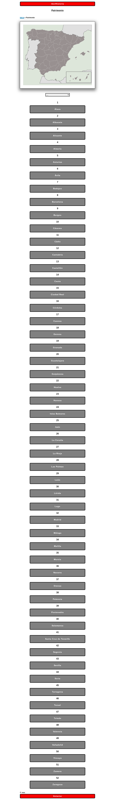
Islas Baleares (57, 414)
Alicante (57, 136)
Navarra (57, 573)
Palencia (57, 599)
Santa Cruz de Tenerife (57, 639)
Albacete (57, 122)
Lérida (57, 493)
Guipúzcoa (57, 374)
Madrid (57, 520)
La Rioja (57, 453)
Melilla (57, 546)
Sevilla (57, 665)
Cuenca (57, 321)
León (57, 480)
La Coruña (57, 440)
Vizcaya (57, 758)
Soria (57, 679)
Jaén (57, 427)
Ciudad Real (57, 294)
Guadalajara (57, 361)
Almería (57, 149)
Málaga (57, 533)
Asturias (57, 162)
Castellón (57, 268)
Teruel (57, 705)
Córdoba (57, 308)
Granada (57, 348)
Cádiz (58, 242)
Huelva (57, 387)
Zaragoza (58, 784)
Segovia (57, 652)
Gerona (57, 334)
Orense (57, 586)
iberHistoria (57, 4)
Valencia (57, 732)
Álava (58, 109)
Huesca (58, 400)
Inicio (22, 18)
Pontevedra (57, 612)
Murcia (57, 559)
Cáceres (57, 228)
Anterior (57, 796)
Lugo (57, 506)
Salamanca (57, 626)
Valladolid (57, 745)
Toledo (57, 718)
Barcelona (57, 202)
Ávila (57, 175)
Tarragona (57, 692)
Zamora (58, 771)
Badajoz (57, 189)
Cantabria (57, 255)
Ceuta (57, 281)
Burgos (57, 215)
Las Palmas (57, 467)
